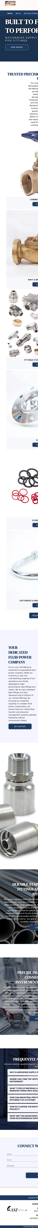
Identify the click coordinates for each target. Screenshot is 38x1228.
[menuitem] (10, 13)
